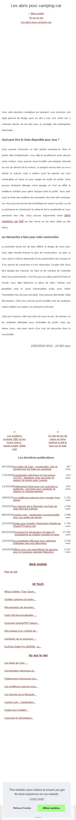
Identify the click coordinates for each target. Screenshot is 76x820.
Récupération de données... (20, 607)
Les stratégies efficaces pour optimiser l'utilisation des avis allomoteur (34, 542)
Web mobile (37, 13)
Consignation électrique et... (20, 670)
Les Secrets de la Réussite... (20, 694)
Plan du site (10, 571)
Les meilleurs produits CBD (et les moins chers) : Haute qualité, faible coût (14, 442)
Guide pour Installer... (16, 709)
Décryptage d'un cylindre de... (21, 630)
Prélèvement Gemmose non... (21, 678)
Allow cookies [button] (51, 808)
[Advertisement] (38, 64)
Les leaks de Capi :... (16, 662)
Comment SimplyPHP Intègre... (21, 623)
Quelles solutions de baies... (20, 599)
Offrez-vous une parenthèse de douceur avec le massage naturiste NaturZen (35, 550)
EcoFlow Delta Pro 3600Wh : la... (22, 646)
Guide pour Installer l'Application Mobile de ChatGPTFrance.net (37, 524)
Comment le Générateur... (19, 717)
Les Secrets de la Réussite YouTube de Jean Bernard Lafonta (35, 507)
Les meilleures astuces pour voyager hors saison (36, 498)
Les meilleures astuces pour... (21, 686)
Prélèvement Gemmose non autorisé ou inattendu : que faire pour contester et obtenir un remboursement (35, 489)
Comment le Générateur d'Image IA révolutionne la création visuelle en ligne (36, 533)
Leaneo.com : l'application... (20, 702)
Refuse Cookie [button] (22, 808)
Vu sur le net (36, 17)
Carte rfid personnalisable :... (20, 615)
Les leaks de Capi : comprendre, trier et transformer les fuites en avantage (35, 467)
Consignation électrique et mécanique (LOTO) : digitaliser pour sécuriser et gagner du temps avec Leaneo (34, 477)
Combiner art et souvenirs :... (20, 638)
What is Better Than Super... (20, 591)
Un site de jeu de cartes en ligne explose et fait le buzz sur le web (57, 440)
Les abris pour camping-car (36, 22)
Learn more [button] (37, 798)
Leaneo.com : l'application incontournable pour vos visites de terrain (36, 516)
